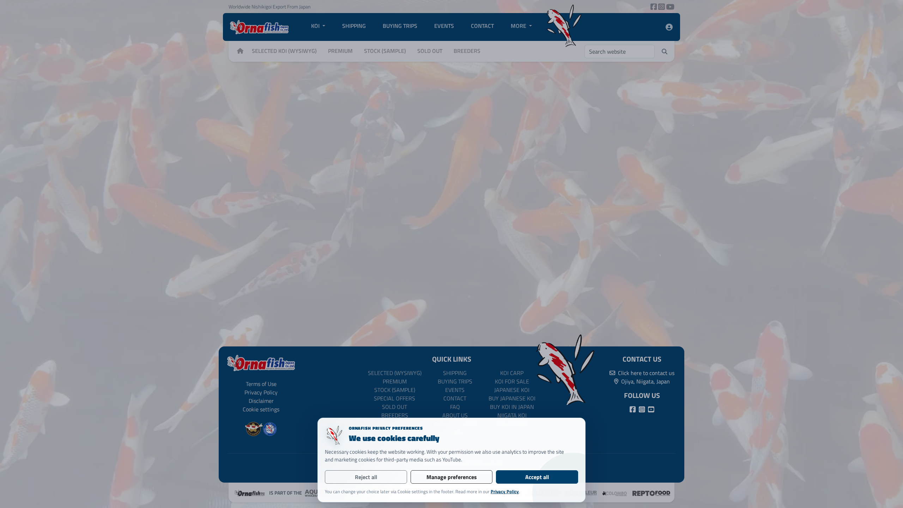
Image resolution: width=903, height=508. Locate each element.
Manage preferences (451, 477)
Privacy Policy (505, 491)
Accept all (537, 477)
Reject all (366, 477)
